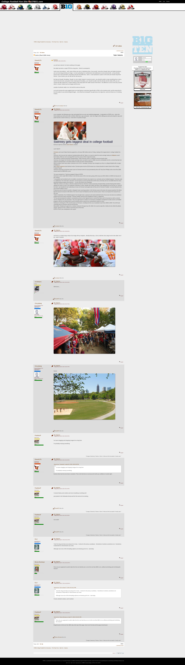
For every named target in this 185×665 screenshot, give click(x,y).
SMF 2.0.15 (68, 662)
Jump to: (114, 653)
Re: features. (57, 109)
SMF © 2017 (73, 662)
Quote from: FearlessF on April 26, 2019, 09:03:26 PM (66, 464)
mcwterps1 (61, 105)
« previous (118, 50)
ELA (56, 105)
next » (122, 50)
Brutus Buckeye (40, 562)
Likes (118, 46)
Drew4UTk (38, 60)
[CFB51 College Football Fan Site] (92, 1)
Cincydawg (38, 303)
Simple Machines (78, 662)
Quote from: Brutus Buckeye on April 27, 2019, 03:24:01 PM (67, 617)
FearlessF (38, 435)
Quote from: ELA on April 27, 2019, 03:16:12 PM (65, 587)
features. (55, 60)
